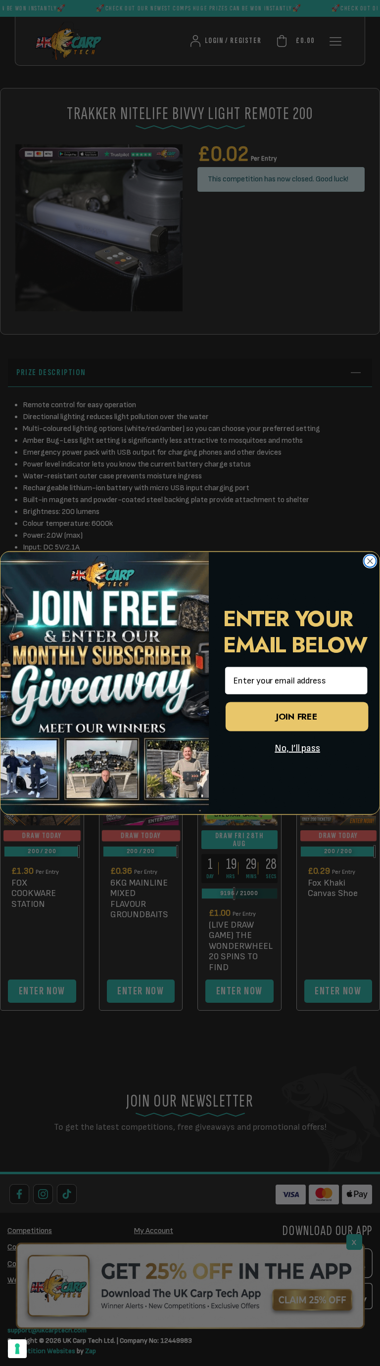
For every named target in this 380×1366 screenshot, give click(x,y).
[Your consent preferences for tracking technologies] (17, 1348)
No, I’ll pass (297, 748)
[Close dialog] (370, 561)
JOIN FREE (297, 716)
